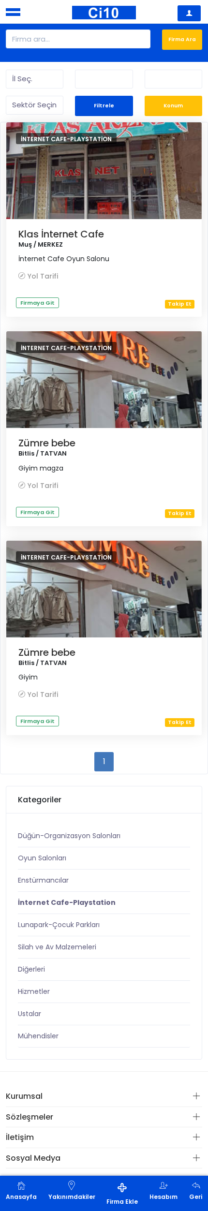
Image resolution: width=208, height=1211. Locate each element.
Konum (173, 105)
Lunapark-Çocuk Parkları (59, 925)
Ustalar (29, 1014)
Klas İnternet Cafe (61, 234)
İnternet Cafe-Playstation (66, 139)
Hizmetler (34, 991)
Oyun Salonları (42, 858)
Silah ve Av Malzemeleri (57, 947)
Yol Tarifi (43, 276)
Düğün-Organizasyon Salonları (69, 836)
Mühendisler (38, 1036)
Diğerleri (31, 969)
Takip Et (180, 304)
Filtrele (104, 105)
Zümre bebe (46, 443)
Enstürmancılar (43, 880)
